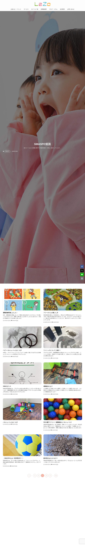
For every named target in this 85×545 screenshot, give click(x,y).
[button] (82, 266)
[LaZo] (42, 4)
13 (56, 475)
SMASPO (7, 151)
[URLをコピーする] (82, 278)
